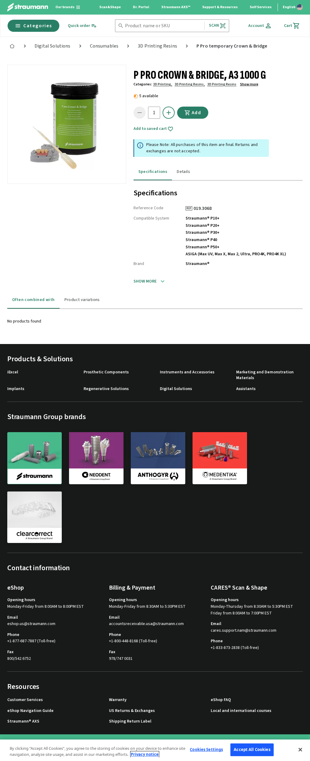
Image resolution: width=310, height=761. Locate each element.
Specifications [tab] (152, 172)
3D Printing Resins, (190, 84)
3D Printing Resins (221, 84)
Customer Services (25, 700)
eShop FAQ (221, 700)
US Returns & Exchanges (132, 711)
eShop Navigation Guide (30, 711)
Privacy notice (145, 754)
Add (196, 112)
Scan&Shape (110, 7)
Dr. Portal (141, 7)
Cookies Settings (206, 749)
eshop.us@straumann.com (31, 624)
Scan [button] (214, 25)
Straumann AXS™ (175, 7)
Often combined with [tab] (33, 300)
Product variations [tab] (82, 300)
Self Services (261, 7)
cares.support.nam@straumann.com (243, 631)
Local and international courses (241, 711)
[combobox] (163, 26)
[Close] (300, 749)
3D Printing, (162, 84)
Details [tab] (183, 172)
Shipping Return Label (130, 721)
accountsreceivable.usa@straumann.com (146, 624)
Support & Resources (220, 7)
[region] (155, 750)
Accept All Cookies (252, 749)
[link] (12, 46)
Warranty (118, 700)
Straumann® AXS (23, 721)
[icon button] (169, 113)
